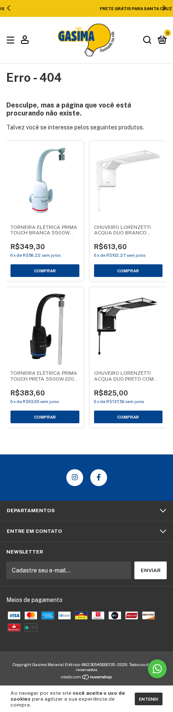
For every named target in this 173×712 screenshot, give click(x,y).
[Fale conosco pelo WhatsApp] (157, 668)
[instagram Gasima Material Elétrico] (74, 477)
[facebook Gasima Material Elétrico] (98, 477)
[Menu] (12, 40)
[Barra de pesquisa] (147, 40)
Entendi (148, 698)
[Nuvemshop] (86, 677)
